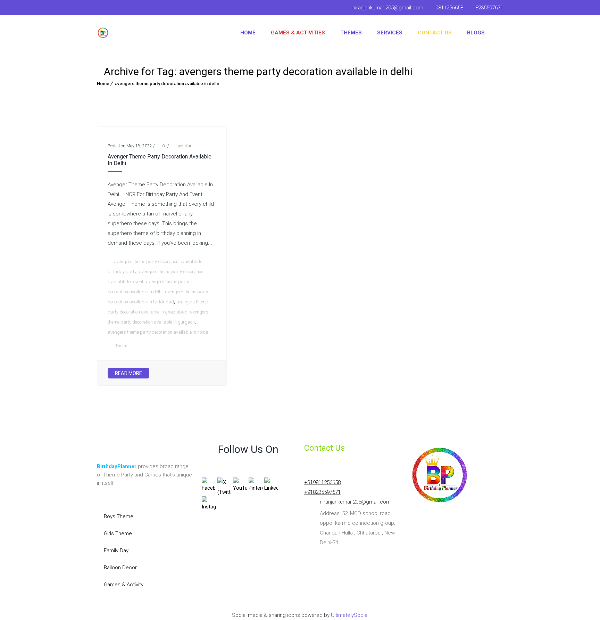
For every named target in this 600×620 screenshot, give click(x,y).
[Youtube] (116, 8)
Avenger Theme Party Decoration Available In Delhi (159, 159)
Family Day (116, 550)
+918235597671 (322, 492)
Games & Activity (123, 584)
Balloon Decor (120, 567)
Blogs (476, 33)
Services (389, 33)
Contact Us (435, 33)
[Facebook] (102, 8)
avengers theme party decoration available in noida (158, 332)
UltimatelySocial (349, 615)
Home (248, 33)
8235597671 (489, 8)
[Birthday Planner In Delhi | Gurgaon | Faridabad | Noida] (103, 33)
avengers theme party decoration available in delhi (167, 83)
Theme (121, 345)
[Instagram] (132, 8)
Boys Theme (118, 516)
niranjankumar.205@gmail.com (387, 8)
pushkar (183, 146)
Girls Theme (118, 533)
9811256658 (449, 8)
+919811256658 (322, 482)
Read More (128, 373)
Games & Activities (298, 33)
